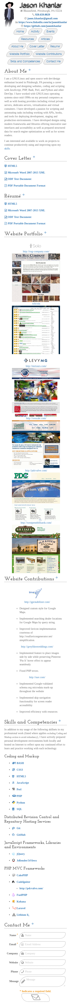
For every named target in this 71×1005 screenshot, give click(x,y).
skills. (7, 148)
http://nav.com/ (37, 677)
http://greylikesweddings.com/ (37, 646)
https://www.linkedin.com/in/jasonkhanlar (43, 22)
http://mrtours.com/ (36, 366)
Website (13, 962)
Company (12, 953)
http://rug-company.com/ (36, 251)
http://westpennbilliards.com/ (36, 522)
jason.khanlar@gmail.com (42, 18)
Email (13, 944)
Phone (14, 971)
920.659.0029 (42, 14)
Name (13, 935)
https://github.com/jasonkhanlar (42, 26)
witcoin (36, 303)
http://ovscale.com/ (36, 418)
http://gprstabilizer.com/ (37, 602)
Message (14, 981)
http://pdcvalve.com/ (36, 470)
